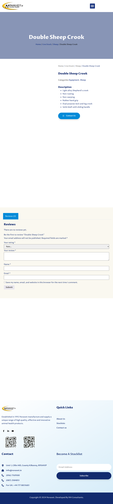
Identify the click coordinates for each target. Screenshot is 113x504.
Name (7, 264)
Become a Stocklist (69, 454)
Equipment (74, 80)
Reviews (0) (10, 216)
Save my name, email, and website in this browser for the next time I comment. (42, 282)
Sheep (55, 44)
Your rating (9, 243)
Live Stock (46, 44)
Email (7, 273)
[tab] (10, 216)
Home (38, 44)
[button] (92, 6)
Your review (10, 251)
